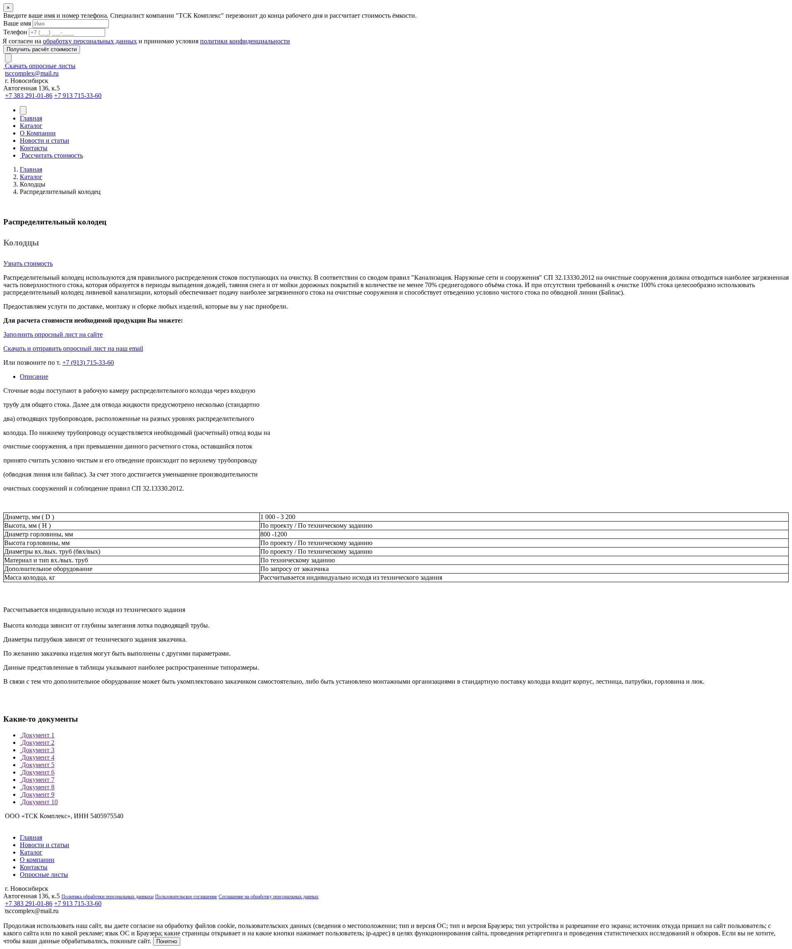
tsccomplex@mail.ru (32, 73)
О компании (37, 859)
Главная (31, 118)
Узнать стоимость (28, 263)
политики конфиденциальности (245, 41)
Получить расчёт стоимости (42, 49)
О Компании (38, 133)
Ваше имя (17, 23)
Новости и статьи (44, 140)
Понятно (166, 941)
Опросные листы (44, 874)
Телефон (15, 31)
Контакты (33, 147)
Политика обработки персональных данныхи (107, 896)
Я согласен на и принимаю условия (146, 41)
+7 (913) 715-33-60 (88, 362)
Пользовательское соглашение (186, 896)
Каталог (31, 125)
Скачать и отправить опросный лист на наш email (73, 348)
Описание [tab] (34, 376)
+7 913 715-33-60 (77, 95)
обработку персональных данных (90, 41)
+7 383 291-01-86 (28, 95)
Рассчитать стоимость (51, 155)
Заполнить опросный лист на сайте (53, 334)
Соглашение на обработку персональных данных (268, 896)
